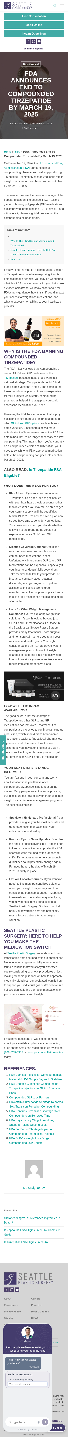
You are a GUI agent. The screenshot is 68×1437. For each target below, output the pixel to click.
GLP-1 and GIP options (25, 423)
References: (17, 259)
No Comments (31, 128)
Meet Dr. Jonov (40, 1311)
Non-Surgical (31, 64)
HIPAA (35, 1318)
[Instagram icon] (33, 41)
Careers (35, 1298)
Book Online (34, 24)
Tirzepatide (11, 377)
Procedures (11, 1305)
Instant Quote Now (34, 33)
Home (8, 151)
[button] (62, 5)
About (7, 1298)
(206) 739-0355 (13, 1052)
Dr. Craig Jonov (21, 123)
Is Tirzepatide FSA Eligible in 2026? (26, 1242)
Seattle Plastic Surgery (21, 953)
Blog (17, 151)
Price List (36, 1305)
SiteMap (9, 1318)
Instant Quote (2, 750)
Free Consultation (34, 16)
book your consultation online (45, 1052)
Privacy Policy (12, 1311)
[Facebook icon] (28, 41)
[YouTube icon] (39, 41)
